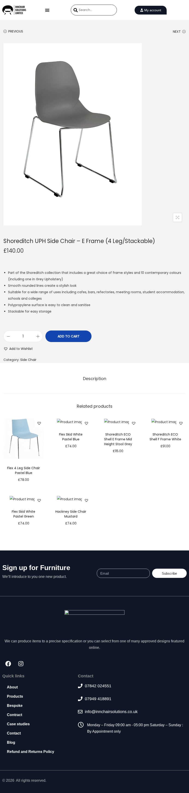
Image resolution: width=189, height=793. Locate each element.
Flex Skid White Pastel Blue (71, 437)
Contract (14, 715)
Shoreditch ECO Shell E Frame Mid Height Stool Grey (118, 439)
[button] (18, 348)
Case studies (18, 724)
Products (15, 696)
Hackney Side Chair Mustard (70, 514)
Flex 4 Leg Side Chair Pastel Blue (23, 470)
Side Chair (28, 359)
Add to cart (69, 336)
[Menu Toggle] (47, 10)
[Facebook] (8, 663)
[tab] (94, 378)
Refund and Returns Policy (30, 752)
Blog (11, 742)
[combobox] (94, 10)
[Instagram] (21, 663)
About (12, 687)
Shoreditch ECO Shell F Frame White (165, 437)
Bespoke (15, 706)
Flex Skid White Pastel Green (23, 514)
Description (94, 378)
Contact (14, 733)
